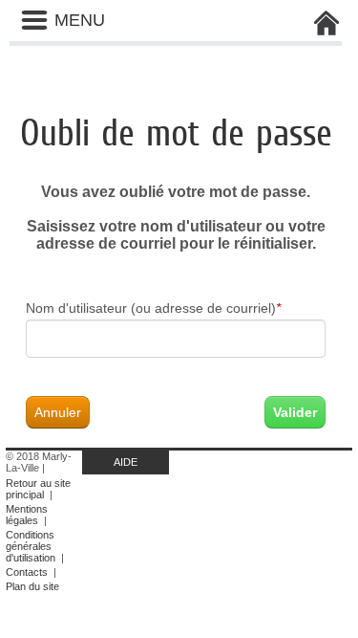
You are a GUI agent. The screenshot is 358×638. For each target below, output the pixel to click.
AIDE (125, 462)
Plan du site (32, 586)
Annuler (57, 412)
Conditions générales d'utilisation (30, 546)
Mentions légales (27, 514)
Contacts (27, 572)
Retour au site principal (38, 488)
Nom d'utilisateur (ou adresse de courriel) (153, 308)
